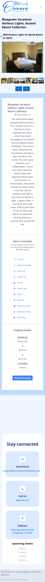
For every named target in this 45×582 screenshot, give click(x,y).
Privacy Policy (21, 579)
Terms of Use (7, 579)
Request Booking (22, 378)
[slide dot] (4, 80)
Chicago (22, 556)
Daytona (22, 560)
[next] (26, 88)
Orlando (22, 548)
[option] (22, 57)
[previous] (18, 88)
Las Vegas (22, 552)
